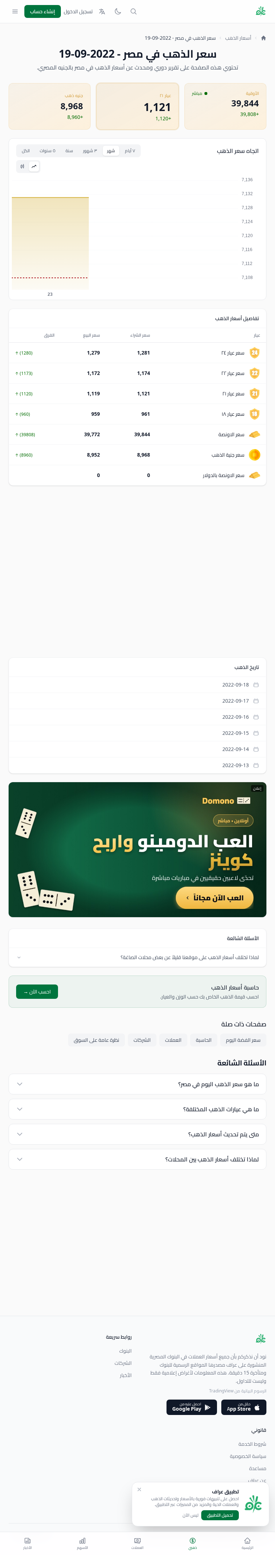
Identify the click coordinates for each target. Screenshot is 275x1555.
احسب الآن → (37, 991)
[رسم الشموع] (23, 167)
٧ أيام (130, 150)
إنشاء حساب (42, 11)
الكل (26, 150)
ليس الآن (190, 1515)
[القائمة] (15, 11)
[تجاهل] (139, 1489)
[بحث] (133, 11)
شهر (111, 150)
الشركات (142, 1040)
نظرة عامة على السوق (96, 1040)
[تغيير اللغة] (102, 11)
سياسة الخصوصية (248, 1456)
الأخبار (126, 1375)
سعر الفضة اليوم (243, 1040)
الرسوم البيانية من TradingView (237, 1391)
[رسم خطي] (34, 167)
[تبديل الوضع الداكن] (117, 11)
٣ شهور (90, 150)
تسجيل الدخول (78, 11)
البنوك (125, 1351)
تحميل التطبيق (220, 1515)
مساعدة (257, 1468)
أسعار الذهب (238, 38)
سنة (69, 150)
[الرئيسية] (263, 38)
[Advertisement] (137, 571)
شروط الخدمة (252, 1444)
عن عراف (257, 1480)
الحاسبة (204, 1040)
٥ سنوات (48, 150)
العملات (173, 1040)
